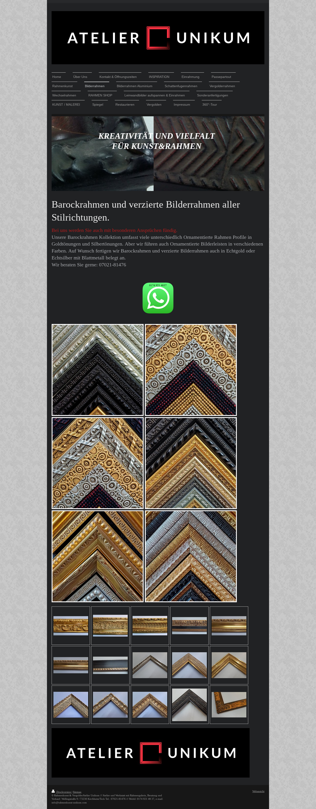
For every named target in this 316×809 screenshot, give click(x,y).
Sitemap (77, 792)
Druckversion (64, 792)
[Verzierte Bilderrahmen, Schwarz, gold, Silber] (191, 370)
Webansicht (258, 791)
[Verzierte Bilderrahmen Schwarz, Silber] (98, 370)
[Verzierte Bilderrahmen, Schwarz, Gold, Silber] (98, 463)
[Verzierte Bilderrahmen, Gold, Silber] (98, 556)
